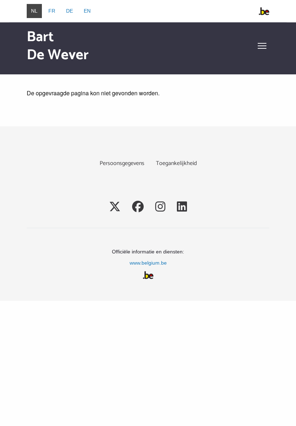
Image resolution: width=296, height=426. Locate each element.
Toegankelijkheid (176, 163)
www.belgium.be (148, 263)
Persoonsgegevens (122, 163)
